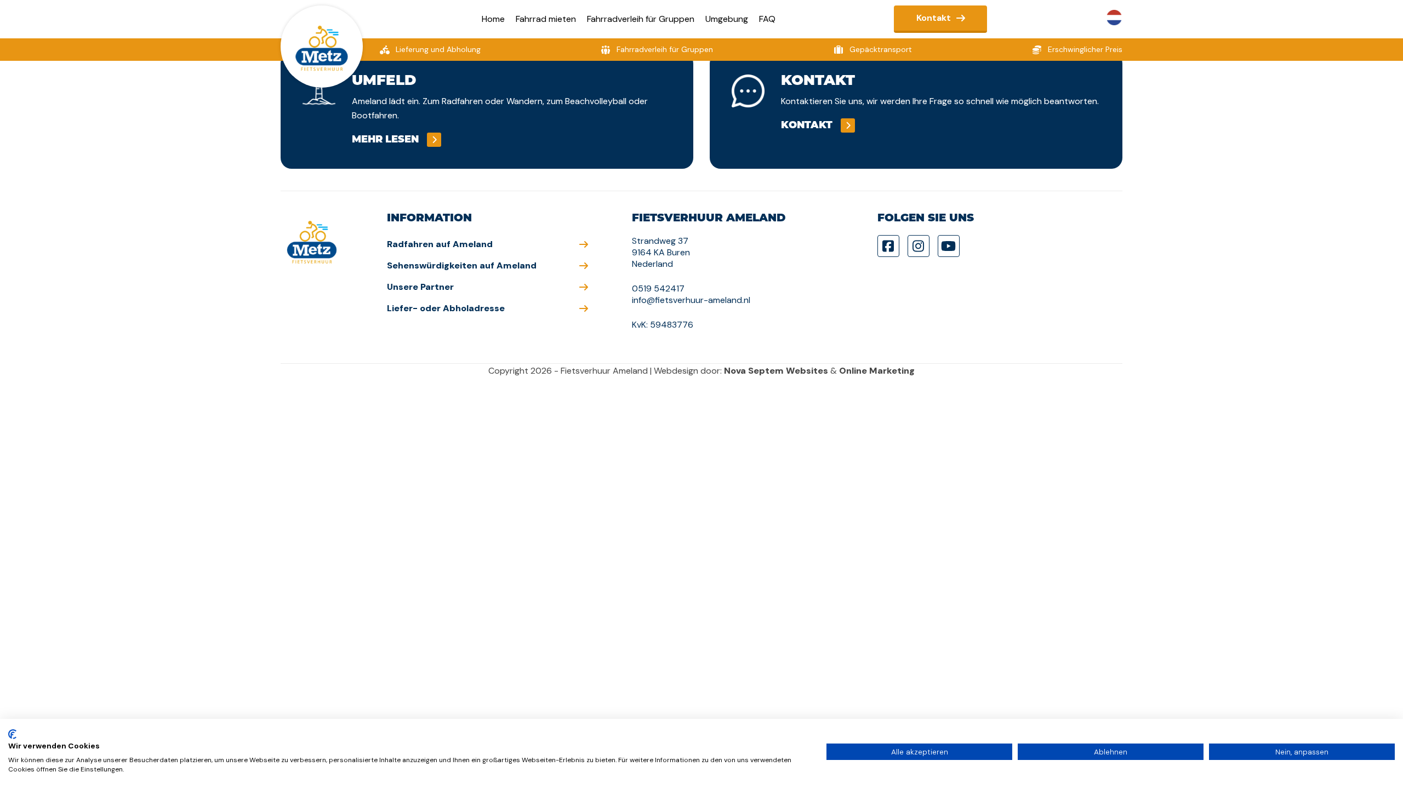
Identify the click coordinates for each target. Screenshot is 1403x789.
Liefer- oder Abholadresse (446, 308)
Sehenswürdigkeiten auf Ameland (462, 265)
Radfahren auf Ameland (440, 244)
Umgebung (726, 19)
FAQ (767, 19)
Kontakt (933, 18)
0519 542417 (658, 288)
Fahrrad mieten (546, 19)
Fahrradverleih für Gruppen (640, 19)
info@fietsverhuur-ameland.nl (691, 300)
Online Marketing (877, 370)
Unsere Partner (420, 287)
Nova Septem (754, 370)
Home (493, 19)
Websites (807, 370)
